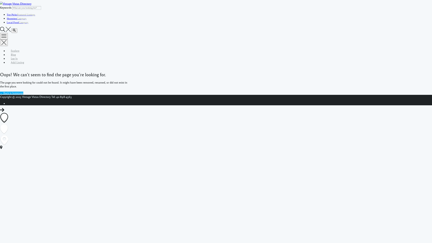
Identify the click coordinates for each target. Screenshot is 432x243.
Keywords (5, 7)
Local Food (17, 22)
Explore (15, 50)
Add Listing (17, 62)
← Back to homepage (11, 93)
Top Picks (21, 14)
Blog (13, 54)
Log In (14, 58)
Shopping (16, 18)
